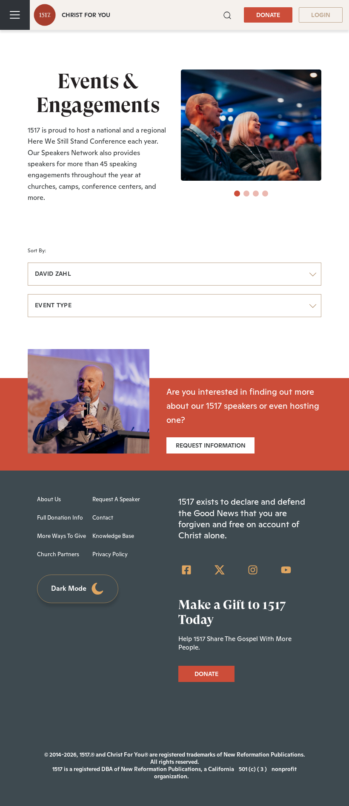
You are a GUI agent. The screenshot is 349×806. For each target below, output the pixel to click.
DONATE (268, 15)
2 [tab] (246, 193)
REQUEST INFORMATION (211, 445)
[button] (227, 15)
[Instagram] (253, 570)
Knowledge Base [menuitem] (113, 536)
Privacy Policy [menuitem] (110, 554)
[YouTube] (286, 570)
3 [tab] (256, 193)
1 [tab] (237, 193)
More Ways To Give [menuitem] (61, 536)
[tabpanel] (251, 125)
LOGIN (320, 15)
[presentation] (237, 193)
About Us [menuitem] (49, 499)
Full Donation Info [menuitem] (60, 517)
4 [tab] (265, 193)
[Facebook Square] (186, 570)
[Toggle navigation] (15, 15)
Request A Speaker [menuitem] (116, 499)
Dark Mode (68, 588)
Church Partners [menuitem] (58, 554)
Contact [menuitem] (102, 517)
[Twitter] (220, 570)
